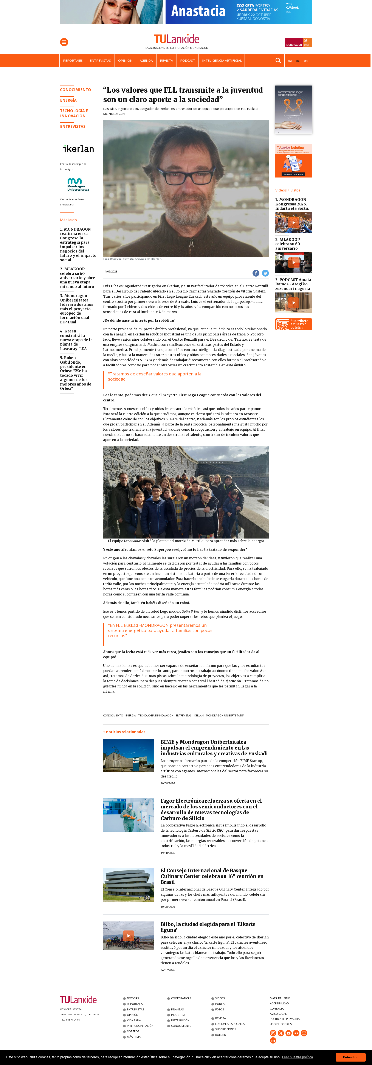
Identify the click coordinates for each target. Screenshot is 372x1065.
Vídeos (220, 998)
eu (290, 60)
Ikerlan (199, 715)
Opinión (125, 60)
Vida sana (134, 1020)
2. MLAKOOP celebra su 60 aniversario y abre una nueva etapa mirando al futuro (77, 278)
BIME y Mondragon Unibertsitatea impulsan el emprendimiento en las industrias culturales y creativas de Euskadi (214, 748)
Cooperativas (181, 998)
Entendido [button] (350, 1057)
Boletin (220, 1035)
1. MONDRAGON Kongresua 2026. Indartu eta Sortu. (292, 204)
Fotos (219, 1009)
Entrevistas (100, 60)
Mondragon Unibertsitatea (225, 715)
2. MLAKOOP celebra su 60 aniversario (287, 244)
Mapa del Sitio (280, 998)
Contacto (277, 1008)
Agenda (146, 60)
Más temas (134, 1037)
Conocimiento (75, 89)
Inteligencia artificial (222, 60)
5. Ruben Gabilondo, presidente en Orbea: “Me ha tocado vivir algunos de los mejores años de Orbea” (75, 373)
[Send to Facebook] (256, 273)
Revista (166, 60)
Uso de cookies (281, 1024)
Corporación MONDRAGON (189, 48)
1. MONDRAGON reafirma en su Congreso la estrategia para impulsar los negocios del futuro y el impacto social (78, 244)
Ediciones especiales (230, 1024)
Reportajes (73, 60)
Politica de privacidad (286, 1019)
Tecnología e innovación (74, 113)
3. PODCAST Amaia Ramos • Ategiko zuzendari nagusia (293, 284)
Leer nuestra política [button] (297, 1057)
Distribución (180, 1020)
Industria (178, 1015)
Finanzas (177, 1009)
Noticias (133, 998)
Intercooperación (140, 1026)
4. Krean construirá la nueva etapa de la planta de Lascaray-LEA (76, 340)
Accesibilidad (279, 1003)
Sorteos (133, 1031)
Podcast (187, 60)
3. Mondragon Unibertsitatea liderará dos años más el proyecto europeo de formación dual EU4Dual (76, 308)
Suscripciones (225, 1029)
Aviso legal (278, 1014)
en (306, 60)
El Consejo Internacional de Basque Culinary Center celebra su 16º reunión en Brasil (212, 876)
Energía (131, 715)
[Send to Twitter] (265, 273)
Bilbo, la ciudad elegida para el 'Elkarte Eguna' (208, 927)
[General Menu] (64, 42)
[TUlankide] (177, 39)
